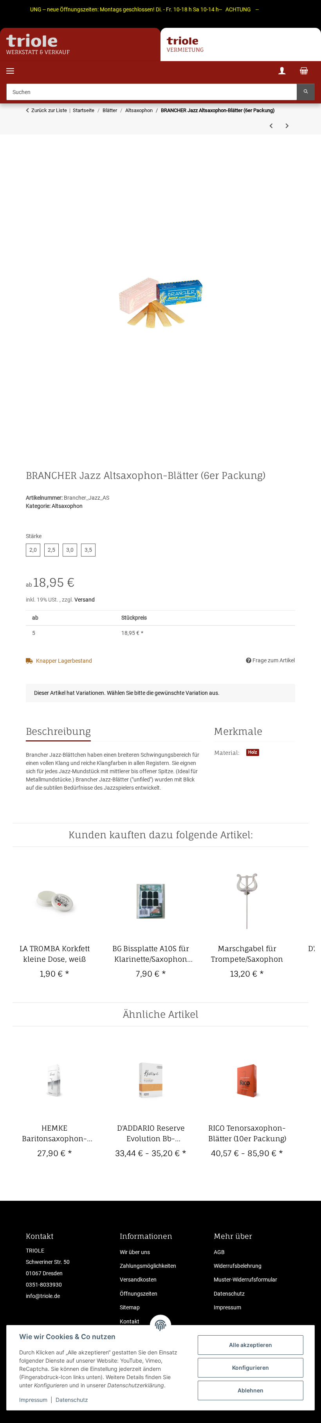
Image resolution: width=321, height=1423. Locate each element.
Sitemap (130, 1307)
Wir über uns (135, 1252)
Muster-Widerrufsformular (245, 1279)
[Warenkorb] (304, 71)
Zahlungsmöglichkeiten (148, 1266)
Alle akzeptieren (250, 1344)
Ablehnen (250, 1390)
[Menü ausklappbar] (10, 66)
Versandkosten (138, 1279)
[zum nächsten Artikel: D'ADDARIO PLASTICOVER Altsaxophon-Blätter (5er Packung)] (287, 126)
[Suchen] (306, 91)
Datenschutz (72, 1399)
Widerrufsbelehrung (237, 1266)
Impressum (33, 1399)
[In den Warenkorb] (32, 164)
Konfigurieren (250, 1367)
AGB (219, 1252)
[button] (282, 72)
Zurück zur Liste (49, 110)
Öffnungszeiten (138, 1294)
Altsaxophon (67, 506)
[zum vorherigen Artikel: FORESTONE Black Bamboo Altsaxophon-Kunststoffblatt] (271, 126)
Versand (84, 599)
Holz (252, 752)
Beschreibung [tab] (58, 731)
